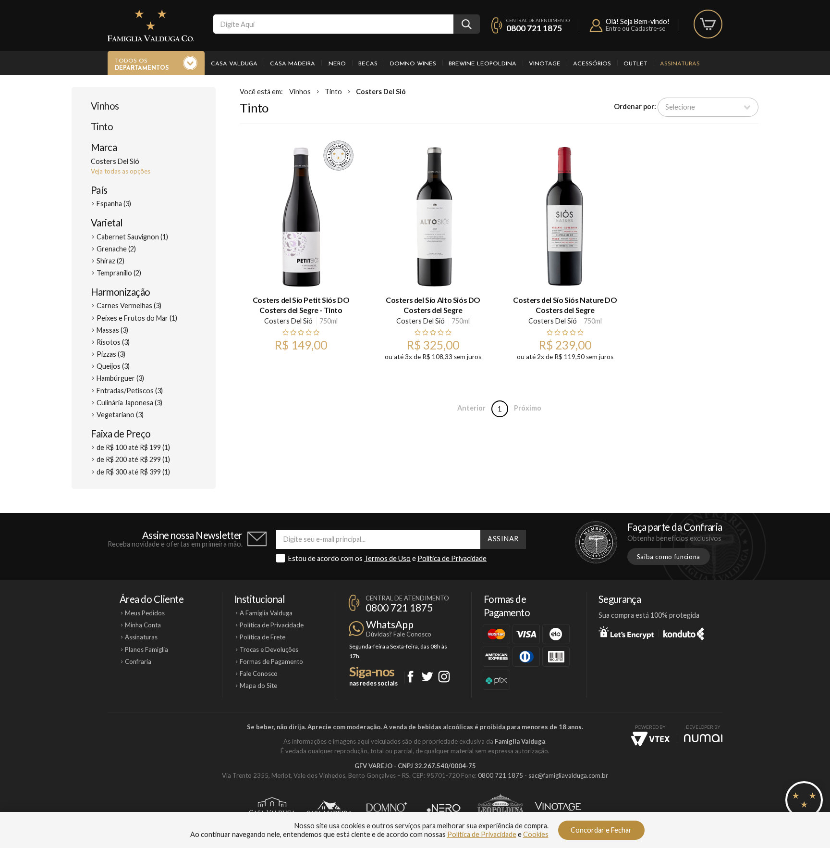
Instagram (444, 677)
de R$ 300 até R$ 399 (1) (133, 472)
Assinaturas (680, 64)
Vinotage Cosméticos (558, 808)
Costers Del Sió (381, 91)
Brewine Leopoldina (482, 64)
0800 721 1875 (534, 28)
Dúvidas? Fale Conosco (398, 634)
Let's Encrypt (626, 632)
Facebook (410, 677)
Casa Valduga (234, 64)
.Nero (337, 64)
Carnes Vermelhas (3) (129, 305)
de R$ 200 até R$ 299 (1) (133, 459)
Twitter (427, 677)
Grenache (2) (116, 249)
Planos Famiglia (146, 649)
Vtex (650, 739)
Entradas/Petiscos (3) (130, 391)
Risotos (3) (113, 342)
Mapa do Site (258, 685)
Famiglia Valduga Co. (151, 25)
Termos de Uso (387, 558)
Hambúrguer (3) (120, 378)
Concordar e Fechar (601, 830)
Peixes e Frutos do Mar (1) (137, 318)
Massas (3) (112, 330)
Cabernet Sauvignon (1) (132, 237)
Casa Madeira (292, 64)
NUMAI (703, 738)
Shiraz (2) (110, 261)
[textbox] (333, 24)
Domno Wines (413, 64)
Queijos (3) (113, 366)
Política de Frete (262, 637)
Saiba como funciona (668, 557)
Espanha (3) (114, 204)
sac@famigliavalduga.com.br (568, 775)
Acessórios (592, 64)
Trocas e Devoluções (269, 649)
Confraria (138, 661)
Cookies (536, 834)
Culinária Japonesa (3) (129, 403)
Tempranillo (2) (119, 273)
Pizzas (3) (111, 354)
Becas (368, 64)
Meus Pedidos (145, 613)
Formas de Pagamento (271, 661)
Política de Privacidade (452, 558)
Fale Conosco (259, 673)
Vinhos (105, 106)
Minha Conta (143, 625)
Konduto (683, 632)
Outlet (635, 64)
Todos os (142, 64)
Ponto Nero (443, 808)
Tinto (102, 126)
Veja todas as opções (120, 171)
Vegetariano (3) (120, 415)
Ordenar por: (635, 106)
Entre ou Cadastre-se (635, 28)
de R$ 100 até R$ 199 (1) (133, 447)
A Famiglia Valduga (266, 613)
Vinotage (545, 64)
